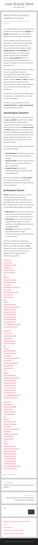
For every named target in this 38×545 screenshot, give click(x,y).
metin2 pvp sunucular (11, 292)
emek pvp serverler (10, 312)
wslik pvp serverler (10, 280)
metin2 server (8, 267)
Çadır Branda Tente (19, 4)
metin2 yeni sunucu (10, 282)
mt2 (5, 299)
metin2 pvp (7, 260)
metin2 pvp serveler (10, 265)
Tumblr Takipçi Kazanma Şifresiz (14, 533)
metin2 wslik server (10, 304)
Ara (5, 508)
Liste (5, 524)
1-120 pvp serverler (10, 319)
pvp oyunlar (7, 290)
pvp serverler (8, 262)
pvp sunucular (8, 294)
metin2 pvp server (9, 270)
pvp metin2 (7, 285)
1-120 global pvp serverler (12, 324)
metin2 (6, 302)
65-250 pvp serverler (10, 327)
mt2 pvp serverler (9, 272)
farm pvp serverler (10, 314)
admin (27, 21)
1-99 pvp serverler (9, 322)
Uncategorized (10, 474)
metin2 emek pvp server (11, 307)
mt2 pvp (6, 277)
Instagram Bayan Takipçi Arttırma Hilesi (16, 521)
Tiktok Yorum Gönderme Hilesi (13, 530)
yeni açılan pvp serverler (11, 287)
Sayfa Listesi (8, 527)
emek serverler (8, 297)
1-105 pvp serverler (10, 317)
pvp (5, 275)
